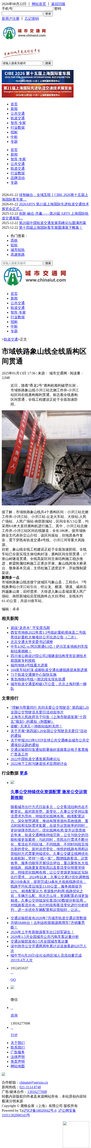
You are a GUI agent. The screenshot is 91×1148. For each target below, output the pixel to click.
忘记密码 (32, 18)
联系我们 (18, 1047)
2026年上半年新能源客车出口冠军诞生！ (42, 932)
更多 (24, 773)
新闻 (14, 109)
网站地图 (18, 1066)
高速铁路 (18, 254)
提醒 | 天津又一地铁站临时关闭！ (37, 726)
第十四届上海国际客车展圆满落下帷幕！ (51, 227)
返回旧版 (58, 4)
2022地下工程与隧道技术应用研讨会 (39, 764)
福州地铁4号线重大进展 (29, 665)
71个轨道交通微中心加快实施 (34, 674)
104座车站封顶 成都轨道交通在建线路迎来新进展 (49, 670)
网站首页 (39, 4)
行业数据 (18, 127)
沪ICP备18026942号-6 (40, 1110)
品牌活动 (18, 178)
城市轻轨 (18, 250)
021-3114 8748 (30, 1087)
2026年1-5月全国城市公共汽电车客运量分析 (45, 937)
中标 (14, 137)
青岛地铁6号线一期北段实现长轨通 (38, 679)
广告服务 (18, 1052)
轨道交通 (18, 118)
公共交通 (18, 113)
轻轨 (14, 245)
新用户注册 (10, 18)
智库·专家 (18, 123)
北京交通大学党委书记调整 (32, 642)
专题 (14, 141)
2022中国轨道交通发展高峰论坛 (35, 759)
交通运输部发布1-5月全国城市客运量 (39, 941)
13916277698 (37, 1092)
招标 (14, 132)
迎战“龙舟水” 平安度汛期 (30, 628)
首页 (14, 104)
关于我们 (18, 1043)
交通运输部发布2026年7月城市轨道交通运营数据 (49, 918)
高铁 (14, 240)
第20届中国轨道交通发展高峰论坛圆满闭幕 (52, 223)
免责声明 (18, 1061)
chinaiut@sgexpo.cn (33, 1082)
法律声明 (18, 1057)
